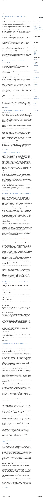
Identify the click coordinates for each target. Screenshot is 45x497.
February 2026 (35, 49)
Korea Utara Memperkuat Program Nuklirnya (13, 60)
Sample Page (4, 13)
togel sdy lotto (35, 112)
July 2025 (35, 52)
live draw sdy (35, 105)
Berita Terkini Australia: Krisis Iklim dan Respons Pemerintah (16, 193)
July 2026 (35, 45)
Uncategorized (6, 107)
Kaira (6, 496)
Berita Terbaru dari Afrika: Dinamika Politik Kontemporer (15, 239)
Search (34, 16)
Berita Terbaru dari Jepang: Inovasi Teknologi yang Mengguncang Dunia (38, 24)
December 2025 (36, 51)
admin (9, 62)
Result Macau (35, 63)
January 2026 (35, 50)
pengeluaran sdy (36, 101)
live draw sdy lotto (36, 110)
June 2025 (35, 53)
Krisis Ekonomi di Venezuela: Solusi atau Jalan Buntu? (15, 152)
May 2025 (35, 54)
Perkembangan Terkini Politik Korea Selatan (12, 110)
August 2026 (35, 44)
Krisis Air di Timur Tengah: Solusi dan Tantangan (14, 399)
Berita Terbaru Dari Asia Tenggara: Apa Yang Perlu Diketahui (16, 281)
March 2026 (35, 48)
